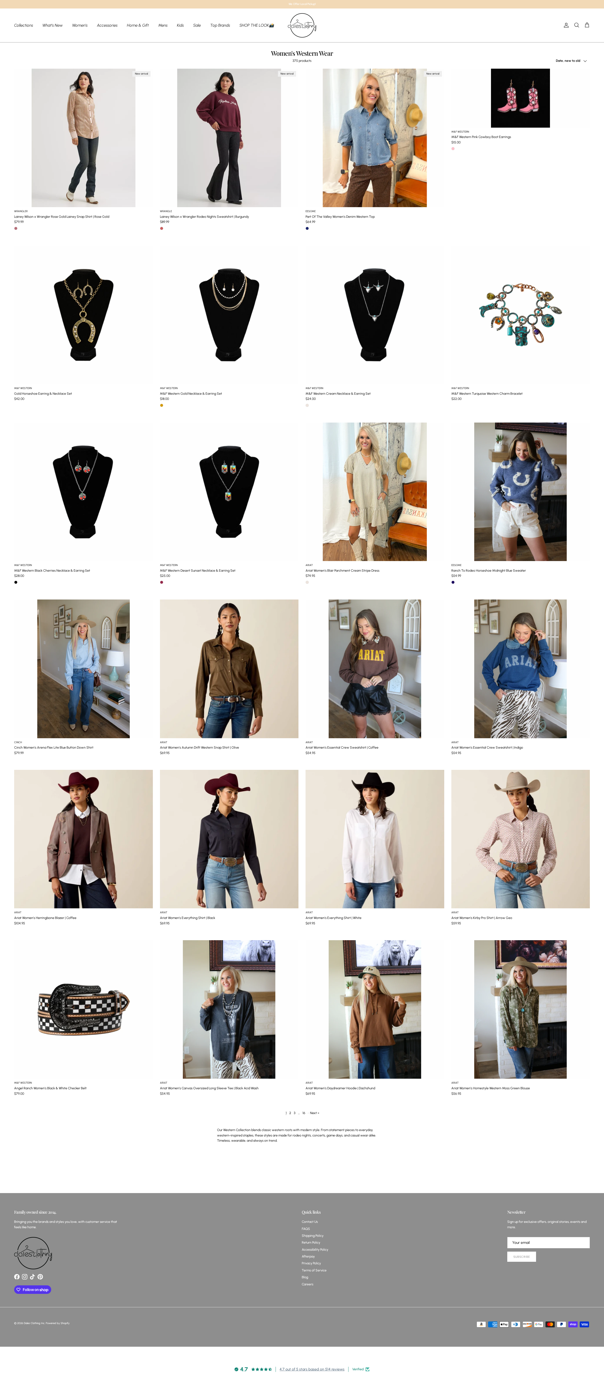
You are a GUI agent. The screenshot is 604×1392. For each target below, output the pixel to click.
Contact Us (310, 1222)
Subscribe (521, 1256)
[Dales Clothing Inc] (302, 25)
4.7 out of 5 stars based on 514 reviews (312, 1369)
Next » (314, 1113)
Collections (23, 25)
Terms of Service (314, 1270)
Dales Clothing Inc (34, 1323)
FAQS (306, 1229)
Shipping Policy (312, 1236)
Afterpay (308, 1256)
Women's (80, 25)
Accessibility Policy (315, 1250)
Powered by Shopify (58, 1323)
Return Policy (311, 1243)
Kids (180, 25)
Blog (305, 1277)
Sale (197, 25)
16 (303, 1113)
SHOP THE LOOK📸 (256, 25)
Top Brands (220, 25)
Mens (163, 25)
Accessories (107, 25)
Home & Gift (138, 25)
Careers (307, 1284)
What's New (52, 25)
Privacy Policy (311, 1263)
